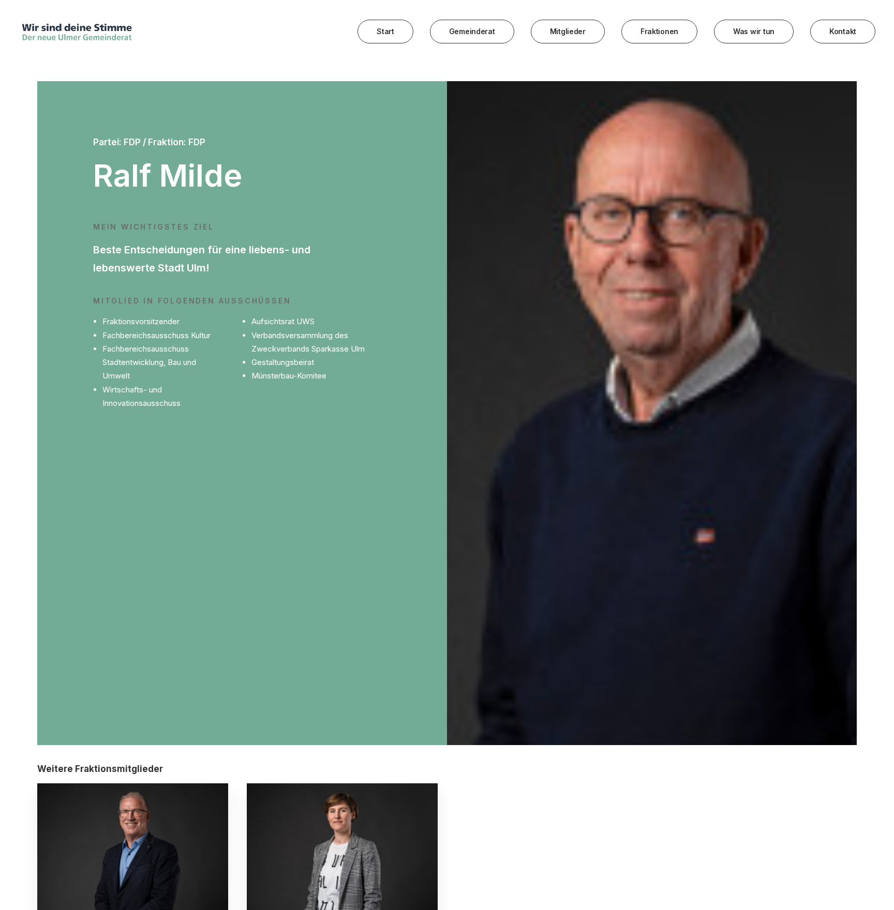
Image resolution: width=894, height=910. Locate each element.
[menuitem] (389, 31)
